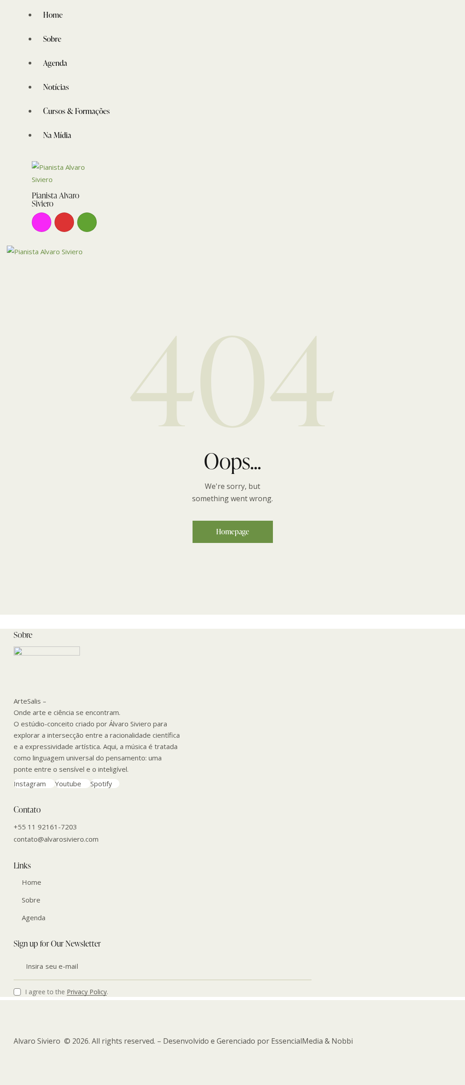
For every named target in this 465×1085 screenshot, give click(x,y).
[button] (15, 276)
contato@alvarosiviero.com (56, 838)
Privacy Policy (87, 992)
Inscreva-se (305, 966)
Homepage (232, 532)
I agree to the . (66, 991)
